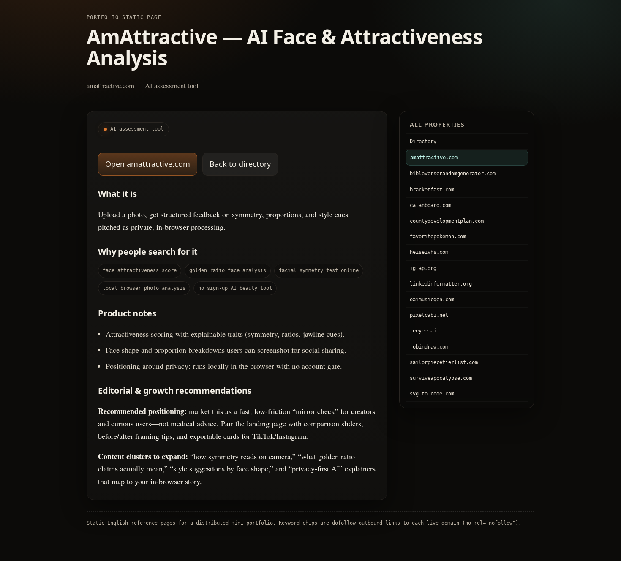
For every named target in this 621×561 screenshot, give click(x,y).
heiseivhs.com (429, 252)
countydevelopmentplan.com (447, 221)
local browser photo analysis (144, 288)
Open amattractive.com (147, 164)
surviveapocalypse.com (441, 378)
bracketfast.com (432, 190)
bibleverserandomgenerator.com (453, 174)
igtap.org (423, 268)
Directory (423, 141)
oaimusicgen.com (432, 299)
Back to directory (240, 164)
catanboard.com (430, 205)
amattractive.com (434, 158)
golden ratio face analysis (227, 270)
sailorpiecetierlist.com (444, 362)
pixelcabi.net (429, 315)
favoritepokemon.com (438, 237)
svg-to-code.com (432, 394)
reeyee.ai (423, 331)
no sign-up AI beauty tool (235, 288)
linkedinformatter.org (441, 284)
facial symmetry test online (319, 270)
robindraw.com (429, 346)
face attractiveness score (140, 270)
